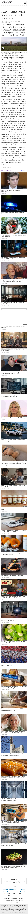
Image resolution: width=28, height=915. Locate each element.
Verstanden (21, 912)
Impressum (19, 893)
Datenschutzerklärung (13, 895)
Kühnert (3, 8)
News (8, 893)
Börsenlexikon (14, 879)
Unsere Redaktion (9, 900)
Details (16, 912)
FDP (6, 8)
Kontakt (13, 893)
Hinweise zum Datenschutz (10, 898)
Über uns (21, 898)
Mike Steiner (19, 900)
